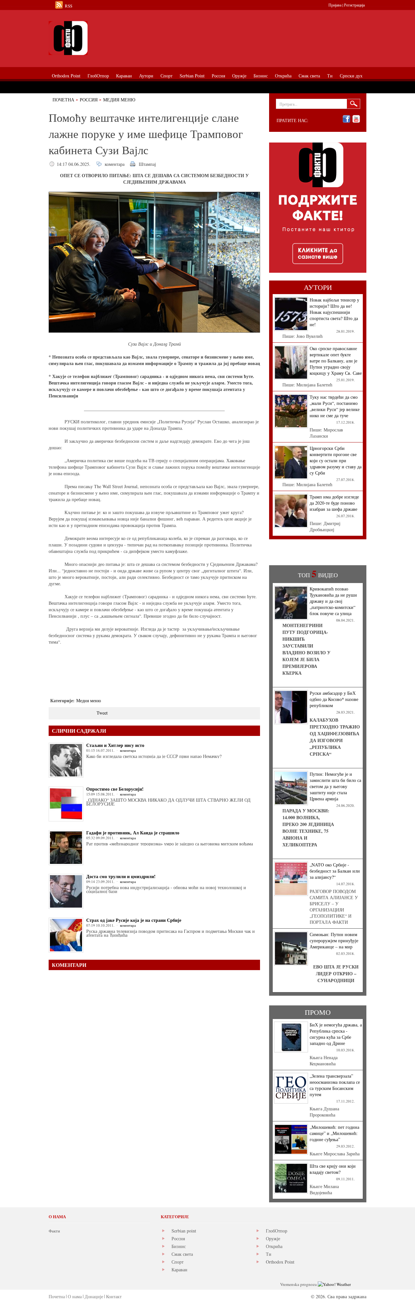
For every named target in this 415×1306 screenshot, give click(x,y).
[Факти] (122, 38)
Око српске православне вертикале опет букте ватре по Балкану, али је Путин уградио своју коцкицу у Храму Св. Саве (336, 360)
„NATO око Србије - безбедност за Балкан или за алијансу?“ (335, 871)
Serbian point (184, 1231)
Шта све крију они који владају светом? (333, 1169)
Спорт (178, 1262)
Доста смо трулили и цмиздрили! (121, 876)
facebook (346, 119)
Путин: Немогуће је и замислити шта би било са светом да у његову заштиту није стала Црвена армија (335, 786)
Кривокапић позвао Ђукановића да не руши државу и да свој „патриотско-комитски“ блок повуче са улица (333, 601)
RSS (68, 6)
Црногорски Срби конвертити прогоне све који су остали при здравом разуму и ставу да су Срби (336, 460)
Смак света (182, 1254)
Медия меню (119, 100)
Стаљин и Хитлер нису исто (115, 745)
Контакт (114, 1296)
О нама (75, 1296)
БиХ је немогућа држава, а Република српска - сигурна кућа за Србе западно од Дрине (336, 1034)
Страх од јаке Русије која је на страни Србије (133, 920)
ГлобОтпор (276, 1231)
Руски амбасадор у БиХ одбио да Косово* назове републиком (334, 699)
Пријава (334, 4)
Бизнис (179, 1246)
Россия (89, 100)
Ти (268, 1254)
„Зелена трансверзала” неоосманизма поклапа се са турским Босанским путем (335, 1085)
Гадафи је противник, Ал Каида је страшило (132, 832)
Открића (274, 1246)
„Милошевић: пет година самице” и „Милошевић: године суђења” (334, 1133)
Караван (179, 1269)
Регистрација (354, 4)
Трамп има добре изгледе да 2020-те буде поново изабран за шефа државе (334, 503)
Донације (94, 1296)
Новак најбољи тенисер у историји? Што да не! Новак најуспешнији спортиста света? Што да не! (334, 312)
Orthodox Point (280, 1262)
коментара (114, 164)
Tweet (102, 713)
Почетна (63, 100)
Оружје (273, 1238)
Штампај (147, 164)
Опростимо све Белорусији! (115, 788)
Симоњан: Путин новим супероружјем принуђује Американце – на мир (334, 940)
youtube (356, 119)
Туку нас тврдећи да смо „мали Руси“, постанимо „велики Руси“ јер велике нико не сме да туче (335, 406)
